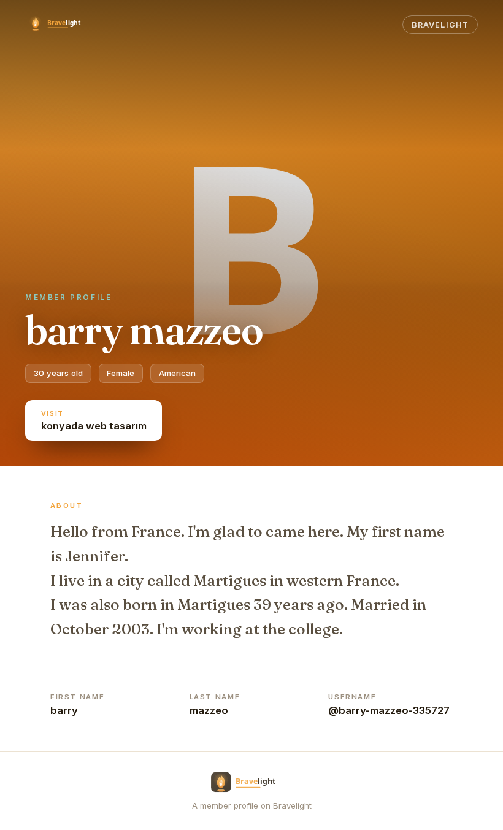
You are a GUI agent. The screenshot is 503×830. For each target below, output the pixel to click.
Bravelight (440, 24)
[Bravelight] (60, 24)
